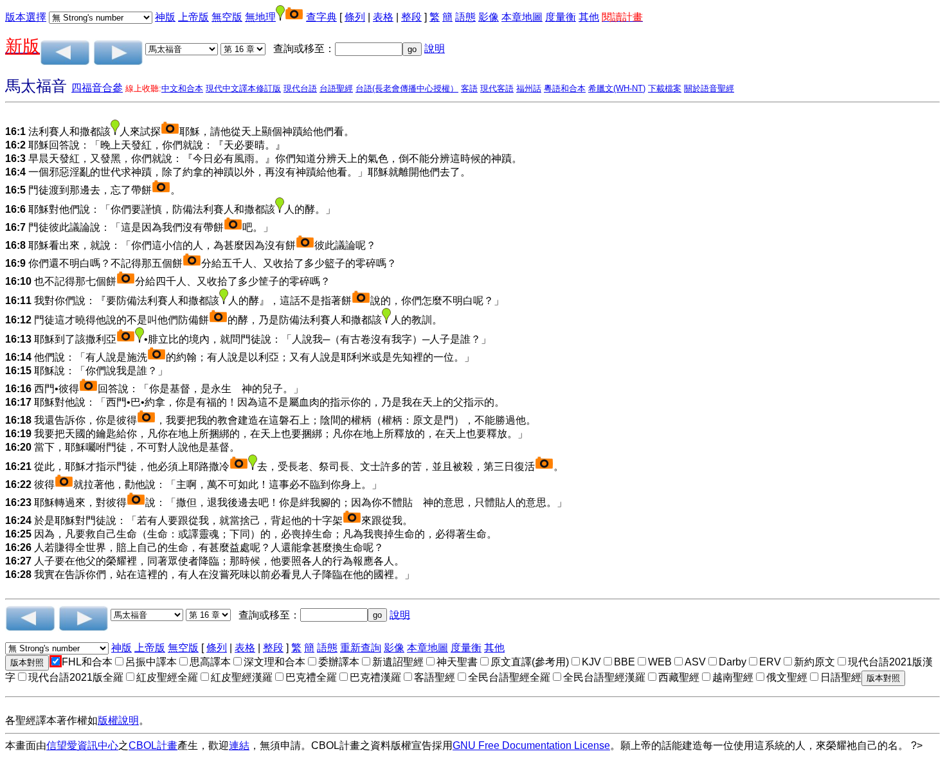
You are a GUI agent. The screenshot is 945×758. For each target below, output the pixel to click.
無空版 (227, 17)
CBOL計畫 (153, 745)
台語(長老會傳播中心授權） (407, 88)
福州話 (528, 88)
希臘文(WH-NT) (616, 88)
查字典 (321, 17)
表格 (383, 17)
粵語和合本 (565, 88)
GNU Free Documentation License (531, 745)
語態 (465, 17)
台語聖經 (336, 88)
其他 (589, 17)
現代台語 (300, 88)
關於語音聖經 (709, 88)
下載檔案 (664, 88)
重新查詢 (360, 647)
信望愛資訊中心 (82, 745)
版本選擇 (25, 17)
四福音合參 (97, 87)
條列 (355, 17)
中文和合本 (182, 88)
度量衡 (560, 17)
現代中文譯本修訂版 (243, 88)
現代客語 (497, 88)
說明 (434, 48)
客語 (469, 88)
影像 (488, 17)
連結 (239, 745)
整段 (411, 17)
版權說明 (118, 720)
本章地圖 (522, 17)
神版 (165, 17)
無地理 (260, 17)
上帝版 (193, 17)
